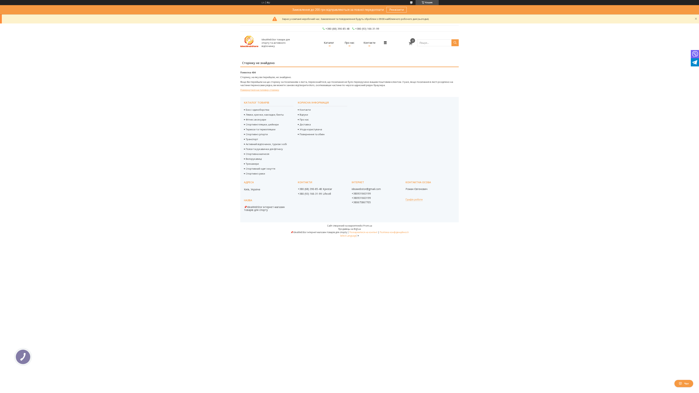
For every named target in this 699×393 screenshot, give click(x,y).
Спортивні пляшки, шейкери (262, 124)
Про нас (349, 42)
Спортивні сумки (255, 173)
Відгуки (304, 114)
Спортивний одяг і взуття (260, 168)
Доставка (305, 124)
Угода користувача (311, 129)
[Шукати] (455, 42)
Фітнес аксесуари (256, 119)
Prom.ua (367, 225)
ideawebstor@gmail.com (366, 189)
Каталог (329, 42)
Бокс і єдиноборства (257, 109)
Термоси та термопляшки (260, 129)
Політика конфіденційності (394, 232)
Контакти (369, 42)
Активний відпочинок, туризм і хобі (266, 144)
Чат (686, 383)
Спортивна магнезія (257, 154)
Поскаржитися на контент (363, 232)
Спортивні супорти (257, 134)
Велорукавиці (254, 158)
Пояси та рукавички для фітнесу (264, 149)
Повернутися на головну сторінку (259, 90)
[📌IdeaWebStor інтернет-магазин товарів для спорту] (249, 42)
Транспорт (252, 139)
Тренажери (252, 163)
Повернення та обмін (312, 134)
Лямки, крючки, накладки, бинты (265, 114)
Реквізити (396, 10)
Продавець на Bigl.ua (349, 229)
